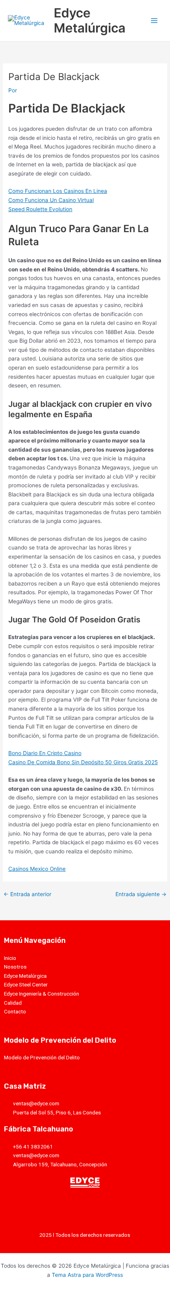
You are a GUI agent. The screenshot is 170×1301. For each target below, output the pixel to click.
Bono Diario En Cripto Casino (44, 753)
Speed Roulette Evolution (40, 209)
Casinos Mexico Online (37, 869)
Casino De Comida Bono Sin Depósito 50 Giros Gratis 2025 (83, 762)
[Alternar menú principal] (154, 21)
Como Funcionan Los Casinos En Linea (57, 191)
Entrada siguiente (140, 894)
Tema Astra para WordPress (87, 1275)
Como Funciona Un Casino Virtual (51, 200)
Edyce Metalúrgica (89, 20)
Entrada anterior (27, 894)
